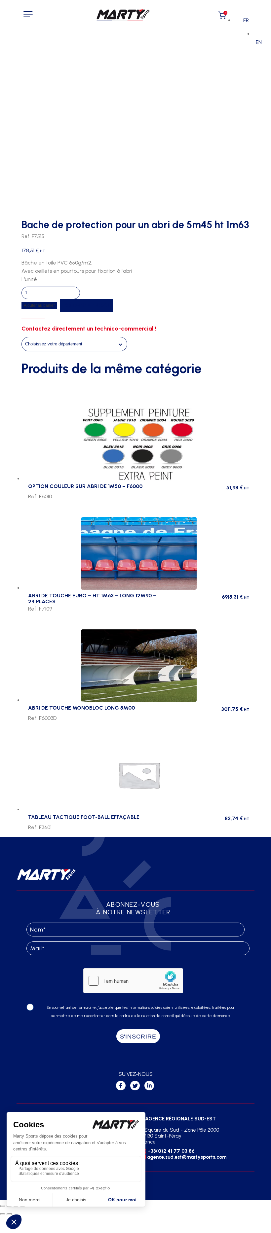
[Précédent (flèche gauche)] (2, 1214)
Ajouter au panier (39, 305)
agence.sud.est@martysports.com (186, 1157)
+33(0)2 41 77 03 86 (171, 1151)
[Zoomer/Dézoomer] (2, 1206)
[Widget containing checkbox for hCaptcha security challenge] (133, 980)
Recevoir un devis (86, 305)
